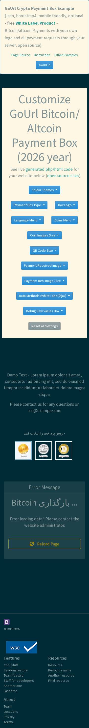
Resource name (59, 670)
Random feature (16, 670)
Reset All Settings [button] (44, 326)
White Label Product (35, 23)
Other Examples (66, 55)
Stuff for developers (19, 680)
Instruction (42, 55)
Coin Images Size (43, 235)
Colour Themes (43, 190)
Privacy (9, 716)
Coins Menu (63, 220)
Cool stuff (11, 665)
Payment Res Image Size (43, 281)
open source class (63, 175)
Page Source (20, 55)
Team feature (13, 675)
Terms (8, 722)
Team (8, 706)
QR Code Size (43, 250)
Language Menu (26, 220)
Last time (10, 691)
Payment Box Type (28, 205)
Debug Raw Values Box (43, 311)
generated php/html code (49, 169)
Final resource (58, 680)
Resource (55, 665)
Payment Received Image (43, 265)
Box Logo (65, 205)
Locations (11, 711)
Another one (13, 685)
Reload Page (46, 544)
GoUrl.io (44, 65)
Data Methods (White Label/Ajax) (43, 296)
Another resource (61, 675)
